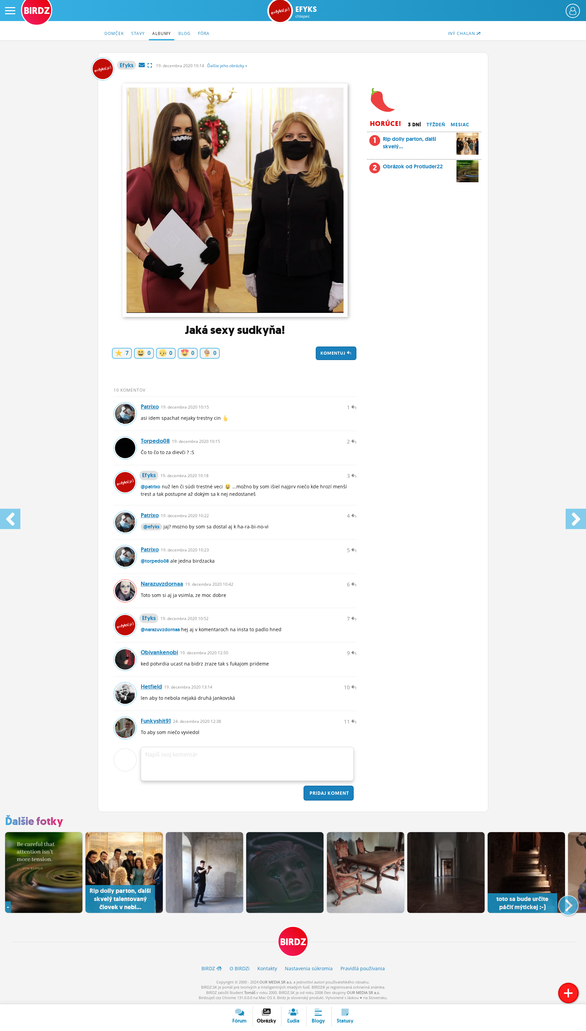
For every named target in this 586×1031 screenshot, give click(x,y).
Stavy (138, 33)
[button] (562, 902)
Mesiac (460, 124)
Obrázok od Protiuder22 (413, 166)
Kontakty (267, 968)
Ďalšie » (227, 66)
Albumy (161, 33)
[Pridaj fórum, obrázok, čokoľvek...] (568, 993)
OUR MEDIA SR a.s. (275, 982)
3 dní (414, 124)
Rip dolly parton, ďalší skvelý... (404, 142)
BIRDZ (293, 942)
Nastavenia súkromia (309, 968)
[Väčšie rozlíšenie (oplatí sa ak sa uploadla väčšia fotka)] (150, 65)
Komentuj (333, 353)
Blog (184, 33)
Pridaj (328, 793)
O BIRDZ (240, 968)
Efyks (306, 12)
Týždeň (436, 124)
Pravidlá (362, 968)
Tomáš (249, 992)
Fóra (204, 33)
